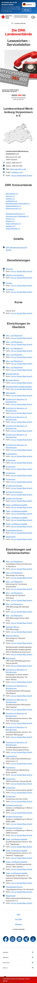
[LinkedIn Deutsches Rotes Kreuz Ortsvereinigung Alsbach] (19, 939)
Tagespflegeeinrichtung (14, 530)
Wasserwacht (11, 536)
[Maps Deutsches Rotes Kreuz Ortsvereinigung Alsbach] (33, 939)
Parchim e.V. (10, 218)
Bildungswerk (10, 393)
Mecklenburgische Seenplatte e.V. (18, 203)
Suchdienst (10, 289)
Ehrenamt (9, 269)
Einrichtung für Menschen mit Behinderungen (16, 400)
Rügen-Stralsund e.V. (13, 223)
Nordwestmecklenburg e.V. (15, 214)
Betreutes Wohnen (12, 374)
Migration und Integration (15, 275)
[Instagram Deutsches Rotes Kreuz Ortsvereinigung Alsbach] (12, 939)
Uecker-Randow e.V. (13, 228)
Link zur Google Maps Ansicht (21, 175)
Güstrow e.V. (10, 198)
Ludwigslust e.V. (11, 201)
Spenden (9, 283)
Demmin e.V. (10, 196)
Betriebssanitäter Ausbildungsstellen (19, 386)
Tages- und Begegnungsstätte (16, 505)
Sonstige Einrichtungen (14, 485)
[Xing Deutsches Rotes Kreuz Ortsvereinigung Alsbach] (26, 939)
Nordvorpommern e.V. (13, 208)
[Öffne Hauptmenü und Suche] (33, 17)
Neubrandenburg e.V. (13, 206)
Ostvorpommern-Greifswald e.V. (17, 216)
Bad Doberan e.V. (12, 193)
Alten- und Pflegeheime (14, 335)
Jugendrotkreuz (11, 454)
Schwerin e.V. (11, 226)
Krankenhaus (10, 460)
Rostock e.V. (10, 221)
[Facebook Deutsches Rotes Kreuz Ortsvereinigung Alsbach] (6, 939)
